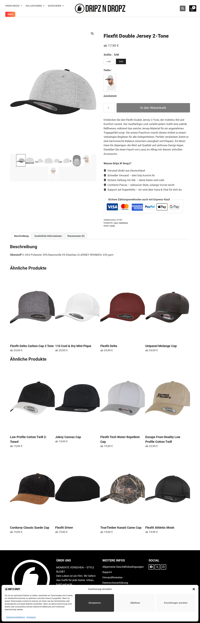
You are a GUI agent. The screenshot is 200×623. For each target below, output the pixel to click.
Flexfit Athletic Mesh (159, 527)
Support (107, 572)
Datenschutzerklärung (15, 617)
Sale (10, 14)
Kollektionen (34, 6)
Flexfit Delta (108, 346)
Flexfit (112, 226)
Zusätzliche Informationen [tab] (48, 236)
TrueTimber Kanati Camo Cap (120, 527)
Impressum (31, 617)
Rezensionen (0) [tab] (76, 236)
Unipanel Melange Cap (161, 346)
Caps (116, 223)
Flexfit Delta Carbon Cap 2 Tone (32, 346)
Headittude (123, 223)
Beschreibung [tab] (21, 236)
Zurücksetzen (110, 95)
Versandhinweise (112, 577)
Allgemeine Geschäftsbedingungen (123, 566)
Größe (107, 54)
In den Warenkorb (153, 108)
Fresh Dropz (12, 6)
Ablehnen (135, 602)
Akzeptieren (94, 602)
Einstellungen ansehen (176, 602)
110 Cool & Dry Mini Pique (73, 346)
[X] (157, 567)
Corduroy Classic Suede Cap (29, 527)
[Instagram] (163, 567)
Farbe (107, 70)
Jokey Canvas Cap (68, 437)
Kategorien (54, 6)
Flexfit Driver (64, 527)
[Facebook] (151, 567)
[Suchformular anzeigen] (182, 8)
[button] (193, 589)
